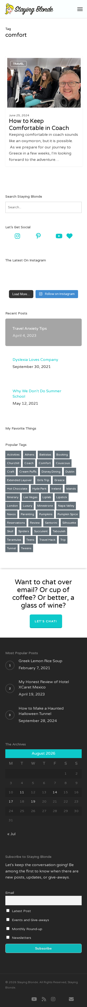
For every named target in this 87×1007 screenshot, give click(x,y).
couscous (63, 463)
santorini (51, 522)
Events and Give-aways (30, 920)
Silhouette (69, 522)
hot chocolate (17, 488)
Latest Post (21, 911)
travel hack (47, 539)
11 (22, 792)
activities (13, 454)
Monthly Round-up (26, 929)
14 (55, 792)
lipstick (61, 497)
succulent (41, 531)
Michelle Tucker (24, 60)
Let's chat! (46, 621)
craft (10, 471)
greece (59, 480)
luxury (27, 505)
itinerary (12, 497)
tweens (26, 548)
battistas (45, 454)
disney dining (51, 471)
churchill (13, 463)
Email (9, 893)
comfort (45, 463)
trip (63, 539)
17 (11, 801)
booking (62, 454)
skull (10, 531)
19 (33, 801)
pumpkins (45, 514)
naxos (11, 514)
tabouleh (59, 531)
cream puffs (27, 471)
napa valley (66, 505)
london (12, 505)
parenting (27, 514)
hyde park (39, 488)
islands (71, 488)
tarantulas (14, 539)
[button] (80, 9)
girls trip (43, 480)
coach (29, 463)
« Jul (11, 834)
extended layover (19, 480)
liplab (47, 497)
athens (29, 454)
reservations (16, 522)
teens (30, 539)
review (35, 522)
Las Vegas (30, 497)
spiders (23, 531)
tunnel (11, 548)
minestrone (45, 505)
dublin (69, 471)
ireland (56, 488)
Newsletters (21, 938)
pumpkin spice (68, 514)
